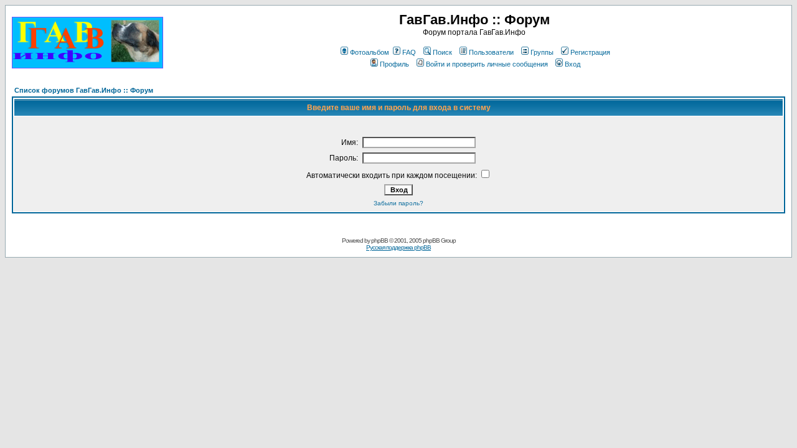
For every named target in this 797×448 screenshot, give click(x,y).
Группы (542, 52)
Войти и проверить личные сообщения (487, 64)
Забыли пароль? (398, 203)
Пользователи (491, 52)
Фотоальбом (369, 52)
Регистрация (590, 52)
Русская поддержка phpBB (398, 247)
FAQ (409, 52)
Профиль (394, 64)
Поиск (442, 52)
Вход (572, 64)
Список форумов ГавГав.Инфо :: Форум (83, 90)
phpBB (379, 240)
